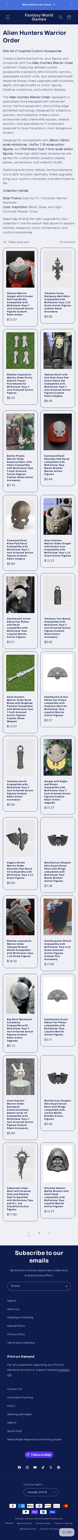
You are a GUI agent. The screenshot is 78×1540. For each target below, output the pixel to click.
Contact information (51, 1529)
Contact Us (14, 1389)
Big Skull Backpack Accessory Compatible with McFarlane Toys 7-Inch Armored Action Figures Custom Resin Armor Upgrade (20, 1030)
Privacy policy (43, 1523)
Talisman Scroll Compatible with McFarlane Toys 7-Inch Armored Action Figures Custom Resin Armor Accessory (20, 790)
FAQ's (11, 1406)
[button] (7, 17)
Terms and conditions (21, 1342)
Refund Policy (16, 1326)
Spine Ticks (14, 1431)
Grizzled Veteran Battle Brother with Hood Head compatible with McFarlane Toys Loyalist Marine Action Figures (56, 1197)
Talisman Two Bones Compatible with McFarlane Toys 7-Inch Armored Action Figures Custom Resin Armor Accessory (57, 627)
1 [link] (29, 1232)
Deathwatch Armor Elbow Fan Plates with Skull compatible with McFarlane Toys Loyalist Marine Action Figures (19, 627)
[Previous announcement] (7, 5)
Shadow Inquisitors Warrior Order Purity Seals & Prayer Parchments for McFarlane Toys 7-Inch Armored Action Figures (20, 383)
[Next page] (49, 1233)
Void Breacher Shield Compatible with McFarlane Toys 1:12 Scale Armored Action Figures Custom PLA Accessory (57, 950)
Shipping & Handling (20, 1317)
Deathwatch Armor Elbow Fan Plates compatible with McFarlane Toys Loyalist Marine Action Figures (56, 1027)
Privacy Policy (16, 1334)
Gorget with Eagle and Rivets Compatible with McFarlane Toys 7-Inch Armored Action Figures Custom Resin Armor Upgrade (57, 792)
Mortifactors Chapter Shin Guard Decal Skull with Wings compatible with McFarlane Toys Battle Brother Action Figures (57, 871)
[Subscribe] (66, 1286)
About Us (13, 1309)
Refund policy (24, 1523)
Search (12, 1300)
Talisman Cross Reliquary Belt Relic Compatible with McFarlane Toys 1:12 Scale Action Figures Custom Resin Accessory (57, 302)
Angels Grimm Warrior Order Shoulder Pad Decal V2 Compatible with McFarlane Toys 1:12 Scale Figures (20, 870)
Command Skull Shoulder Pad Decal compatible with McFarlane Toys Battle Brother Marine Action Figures (56, 465)
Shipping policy (28, 1529)
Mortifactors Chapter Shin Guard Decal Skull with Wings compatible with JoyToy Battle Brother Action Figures (57, 1109)
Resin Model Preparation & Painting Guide (34, 1439)
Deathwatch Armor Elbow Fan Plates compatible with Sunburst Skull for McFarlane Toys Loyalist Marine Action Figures (56, 706)
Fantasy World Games (37, 1519)
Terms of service (63, 1523)
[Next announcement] (71, 5)
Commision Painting (20, 1397)
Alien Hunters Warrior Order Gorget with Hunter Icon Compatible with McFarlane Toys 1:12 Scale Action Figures (57, 548)
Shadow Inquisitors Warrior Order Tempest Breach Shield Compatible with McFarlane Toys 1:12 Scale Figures (20, 949)
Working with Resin (19, 1414)
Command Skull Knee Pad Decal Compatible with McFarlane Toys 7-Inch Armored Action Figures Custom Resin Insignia (20, 549)
